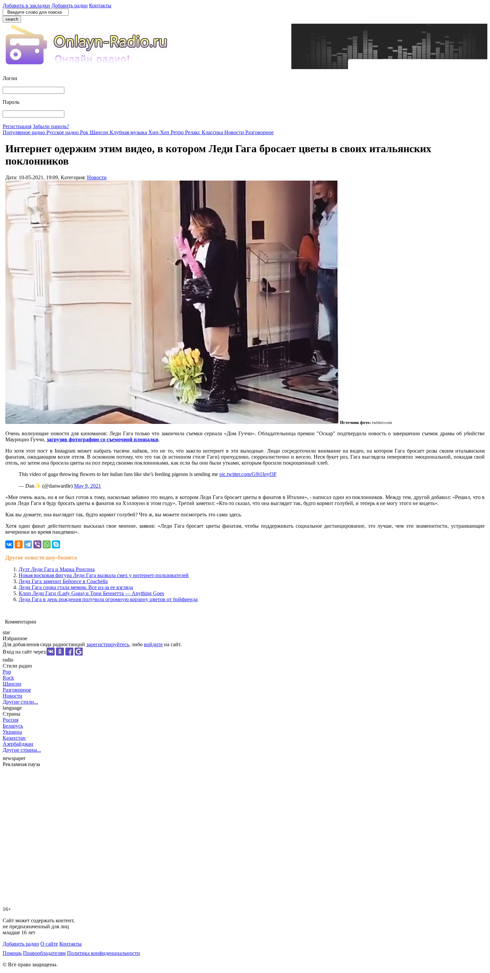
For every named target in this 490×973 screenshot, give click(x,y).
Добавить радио (69, 5)
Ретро (178, 132)
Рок (85, 132)
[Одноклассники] (19, 544)
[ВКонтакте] (9, 544)
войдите (153, 644)
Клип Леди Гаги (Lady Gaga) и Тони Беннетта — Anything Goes (91, 593)
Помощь (12, 953)
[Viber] (37, 544)
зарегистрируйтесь (107, 644)
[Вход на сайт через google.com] (79, 654)
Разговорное (259, 132)
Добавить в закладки (26, 5)
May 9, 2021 (87, 486)
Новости (234, 132)
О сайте (49, 944)
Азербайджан (18, 744)
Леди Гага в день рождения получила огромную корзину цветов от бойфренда (108, 599)
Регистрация (17, 126)
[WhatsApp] (47, 544)
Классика (213, 132)
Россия (10, 720)
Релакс (193, 132)
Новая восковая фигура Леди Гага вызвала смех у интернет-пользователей (104, 575)
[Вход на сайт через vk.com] (51, 654)
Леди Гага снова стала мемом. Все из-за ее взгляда (76, 587)
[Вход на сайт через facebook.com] (69, 654)
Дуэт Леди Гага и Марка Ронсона (57, 569)
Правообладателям (44, 953)
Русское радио (63, 132)
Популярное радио (24, 132)
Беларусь (13, 726)
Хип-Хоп (159, 132)
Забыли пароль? (51, 126)
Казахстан (14, 738)
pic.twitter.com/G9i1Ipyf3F (248, 474)
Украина (12, 732)
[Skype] (56, 544)
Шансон (100, 132)
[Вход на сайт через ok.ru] (60, 654)
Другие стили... (20, 702)
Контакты (100, 5)
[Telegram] (28, 544)
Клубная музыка (129, 132)
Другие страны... (22, 750)
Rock (8, 678)
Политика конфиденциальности (103, 953)
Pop (7, 672)
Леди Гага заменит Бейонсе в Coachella (63, 581)
